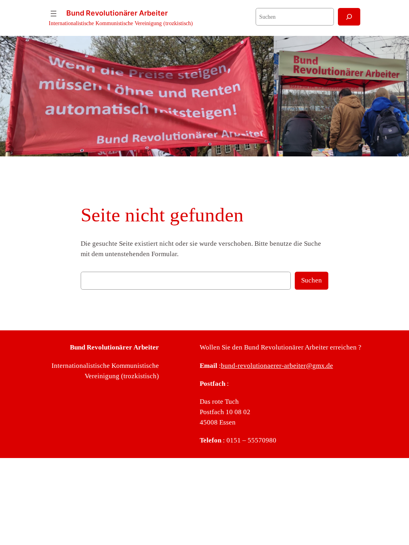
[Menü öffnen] (53, 13)
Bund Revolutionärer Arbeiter (117, 13)
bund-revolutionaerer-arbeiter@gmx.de (277, 365)
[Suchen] (349, 16)
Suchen (311, 280)
